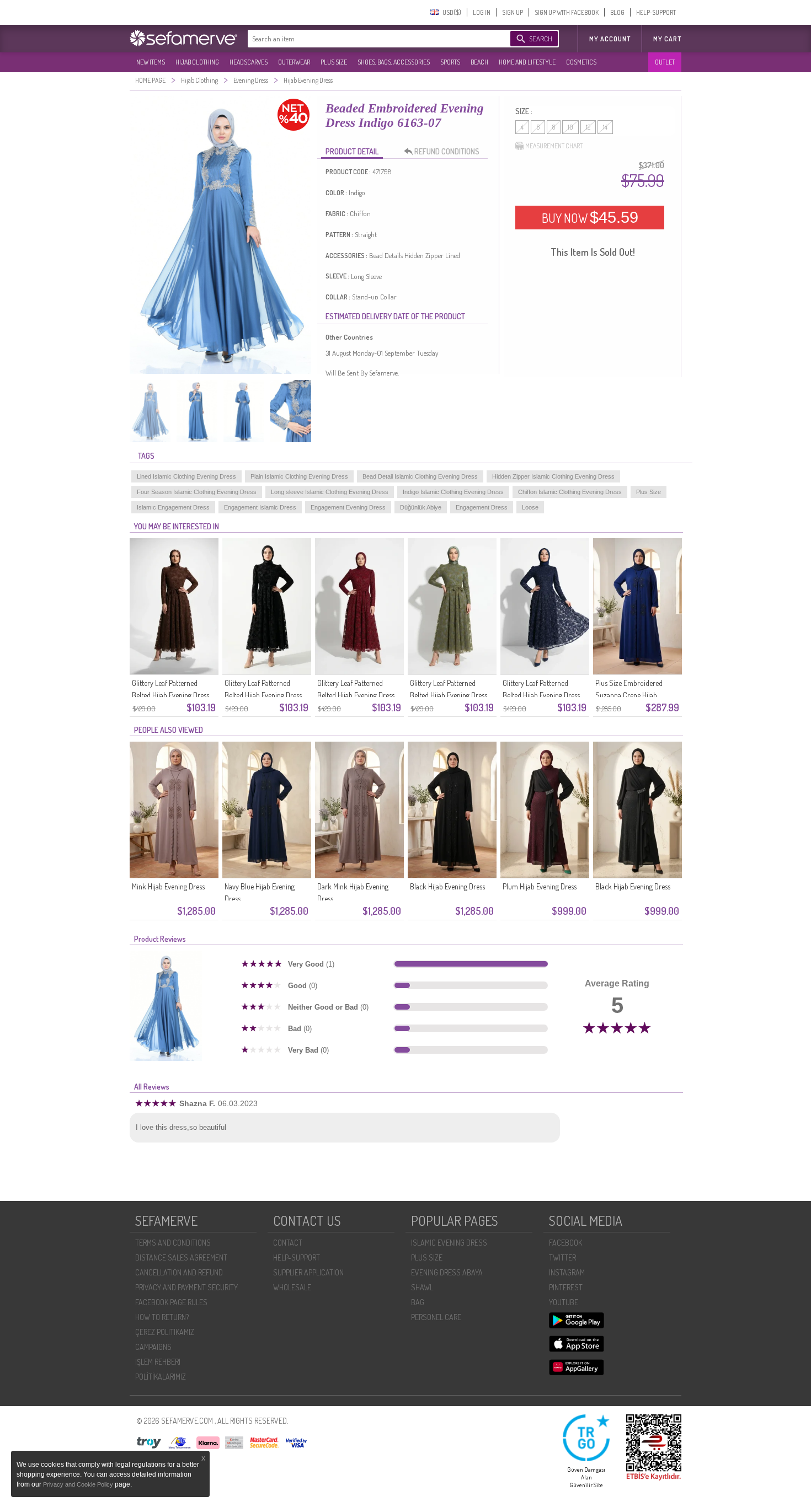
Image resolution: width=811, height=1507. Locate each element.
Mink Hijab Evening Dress (168, 886)
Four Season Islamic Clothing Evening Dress (197, 492)
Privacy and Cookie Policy (79, 1484)
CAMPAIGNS (153, 1347)
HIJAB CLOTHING (197, 62)
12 (588, 127)
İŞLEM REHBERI (157, 1361)
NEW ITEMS (150, 62)
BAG (417, 1302)
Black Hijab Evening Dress (447, 886)
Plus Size (648, 492)
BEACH (479, 62)
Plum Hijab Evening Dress (540, 886)
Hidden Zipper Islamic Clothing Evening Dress (553, 476)
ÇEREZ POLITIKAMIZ (164, 1332)
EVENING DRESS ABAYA (447, 1272)
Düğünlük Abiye (420, 507)
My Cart (667, 39)
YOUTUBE (563, 1302)
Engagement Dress (482, 507)
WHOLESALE (292, 1287)
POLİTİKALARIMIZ (160, 1376)
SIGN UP (512, 12)
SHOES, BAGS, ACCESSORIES (394, 62)
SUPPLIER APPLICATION (308, 1272)
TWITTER (562, 1257)
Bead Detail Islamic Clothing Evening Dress (420, 476)
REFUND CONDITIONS (446, 151)
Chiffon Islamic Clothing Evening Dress (570, 492)
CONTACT (287, 1242)
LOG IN (481, 12)
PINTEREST (566, 1287)
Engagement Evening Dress (348, 507)
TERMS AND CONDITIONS (173, 1242)
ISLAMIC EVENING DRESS (449, 1242)
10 (570, 127)
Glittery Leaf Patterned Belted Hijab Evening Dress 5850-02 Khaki (448, 695)
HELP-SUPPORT (656, 12)
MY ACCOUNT (610, 39)
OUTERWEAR (294, 62)
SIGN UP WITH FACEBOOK (567, 12)
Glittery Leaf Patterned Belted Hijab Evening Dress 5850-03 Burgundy (355, 695)
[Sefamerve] (186, 38)
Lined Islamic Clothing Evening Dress (186, 476)
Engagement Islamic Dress (260, 507)
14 (605, 127)
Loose (530, 507)
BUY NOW (590, 217)
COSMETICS (581, 62)
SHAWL (422, 1287)
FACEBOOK (565, 1242)
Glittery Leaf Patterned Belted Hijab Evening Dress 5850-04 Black (263, 695)
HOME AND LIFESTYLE (527, 62)
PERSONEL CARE (436, 1317)
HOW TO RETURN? (162, 1317)
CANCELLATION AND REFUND (179, 1272)
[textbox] (368, 38)
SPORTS (450, 62)
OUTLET (665, 62)
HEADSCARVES (249, 62)
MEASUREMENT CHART (554, 146)
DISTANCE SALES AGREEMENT (181, 1257)
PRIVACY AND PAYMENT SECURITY (186, 1287)
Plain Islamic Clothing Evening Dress (299, 476)
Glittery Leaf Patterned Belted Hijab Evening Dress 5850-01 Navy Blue (541, 695)
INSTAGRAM (567, 1272)
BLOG (617, 12)
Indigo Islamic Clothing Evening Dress (453, 492)
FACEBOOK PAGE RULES (171, 1302)
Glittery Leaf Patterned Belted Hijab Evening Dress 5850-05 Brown (170, 695)
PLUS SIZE (334, 62)
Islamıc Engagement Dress (173, 507)
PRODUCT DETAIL (352, 151)
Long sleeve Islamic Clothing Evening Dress (329, 492)
